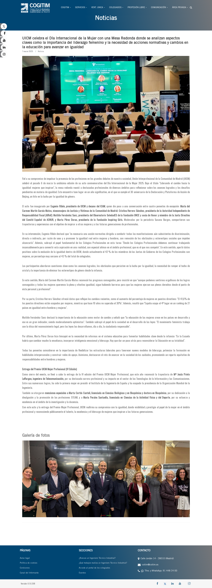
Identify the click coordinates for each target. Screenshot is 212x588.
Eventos (82, 573)
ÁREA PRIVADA (179, 8)
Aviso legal (25, 558)
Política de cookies (28, 563)
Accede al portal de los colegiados (94, 568)
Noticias (41, 51)
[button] (34, 478)
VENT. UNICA (97, 8)
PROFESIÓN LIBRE (136, 8)
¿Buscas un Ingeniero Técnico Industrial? (97, 558)
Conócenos (25, 568)
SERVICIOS (80, 8)
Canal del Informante (29, 573)
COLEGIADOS (115, 8)
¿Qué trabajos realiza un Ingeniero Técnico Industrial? (103, 563)
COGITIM (65, 8)
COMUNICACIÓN (158, 8)
